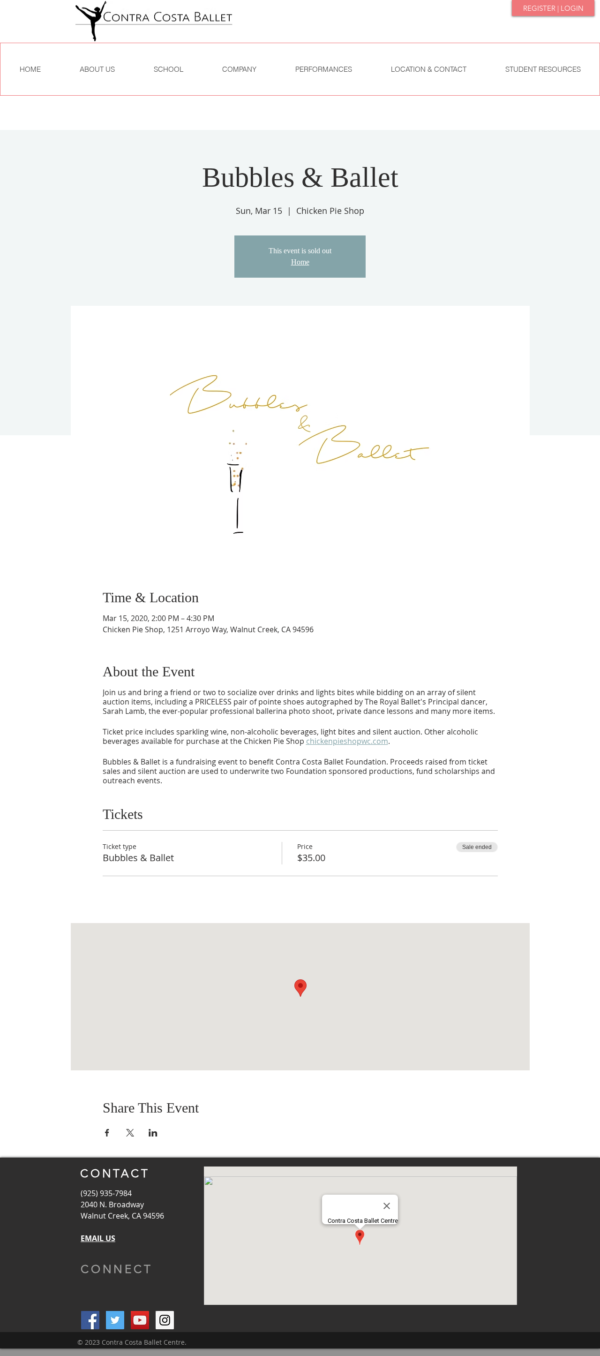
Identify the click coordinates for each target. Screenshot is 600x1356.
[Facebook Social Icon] (90, 1320)
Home (300, 262)
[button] (168, 69)
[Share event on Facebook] (107, 1132)
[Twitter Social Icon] (115, 1320)
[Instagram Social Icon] (165, 1320)
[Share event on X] (130, 1132)
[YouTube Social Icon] (140, 1320)
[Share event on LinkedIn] (153, 1132)
